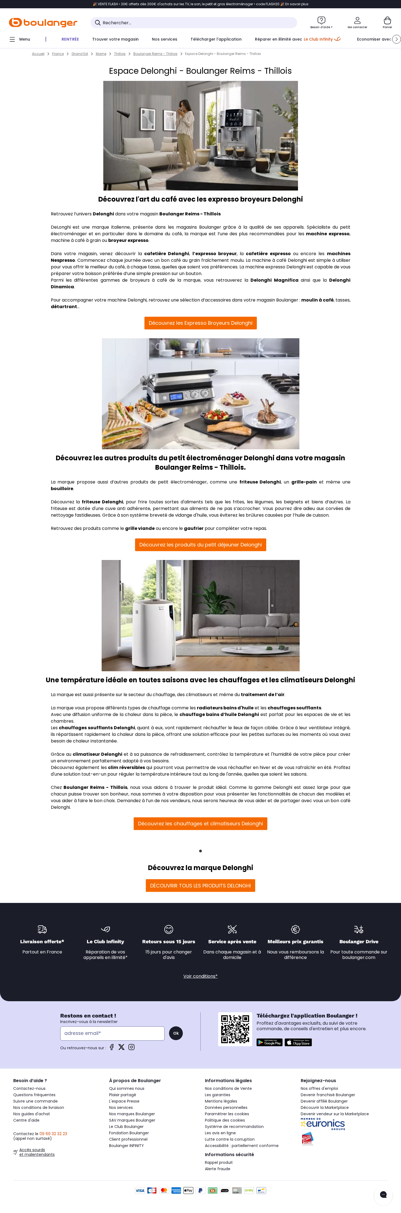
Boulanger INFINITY (126, 1145)
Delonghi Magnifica (274, 280)
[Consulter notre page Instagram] (131, 1049)
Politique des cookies (225, 1120)
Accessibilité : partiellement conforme (242, 1145)
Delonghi (103, 214)
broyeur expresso (128, 240)
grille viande (140, 528)
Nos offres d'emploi (319, 1088)
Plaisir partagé (122, 1095)
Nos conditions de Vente (228, 1088)
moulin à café (317, 300)
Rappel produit (219, 1162)
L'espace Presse (124, 1101)
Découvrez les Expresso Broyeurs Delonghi (200, 322)
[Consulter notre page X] (121, 1049)
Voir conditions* (200, 976)
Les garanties (217, 1095)
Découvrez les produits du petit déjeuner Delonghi (200, 544)
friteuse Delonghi (260, 482)
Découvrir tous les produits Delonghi (200, 885)
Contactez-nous (29, 1088)
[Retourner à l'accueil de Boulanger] (43, 22)
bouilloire (62, 488)
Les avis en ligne (220, 1133)
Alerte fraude (217, 1169)
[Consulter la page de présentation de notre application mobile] (270, 1042)
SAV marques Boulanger (132, 1120)
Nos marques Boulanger (132, 1114)
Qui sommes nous (126, 1088)
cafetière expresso (268, 253)
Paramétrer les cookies (227, 1114)
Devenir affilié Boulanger (324, 1101)
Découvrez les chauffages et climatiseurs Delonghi (200, 823)
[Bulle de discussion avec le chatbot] (383, 1195)
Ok (176, 1033)
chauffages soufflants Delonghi (97, 728)
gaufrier (194, 528)
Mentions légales (221, 1101)
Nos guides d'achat (31, 1114)
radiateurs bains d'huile (225, 708)
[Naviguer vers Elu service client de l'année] (344, 1139)
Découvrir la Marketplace (325, 1107)
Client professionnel (128, 1139)
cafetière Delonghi (166, 253)
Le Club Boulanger (126, 1126)
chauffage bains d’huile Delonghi (219, 714)
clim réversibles (126, 767)
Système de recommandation (234, 1126)
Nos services (121, 1107)
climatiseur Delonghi (97, 754)
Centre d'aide (26, 1120)
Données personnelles (226, 1107)
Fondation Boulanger (129, 1133)
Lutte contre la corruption (230, 1139)
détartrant (64, 306)
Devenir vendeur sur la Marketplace (335, 1114)
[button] (396, 39)
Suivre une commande (35, 1101)
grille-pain (304, 482)
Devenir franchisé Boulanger (328, 1095)
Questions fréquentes (34, 1095)
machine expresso (327, 234)
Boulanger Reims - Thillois (190, 214)
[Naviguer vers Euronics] (344, 1124)
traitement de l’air (262, 694)
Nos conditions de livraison (38, 1107)
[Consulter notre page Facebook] (111, 1049)
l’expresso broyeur (214, 253)
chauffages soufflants (294, 708)
